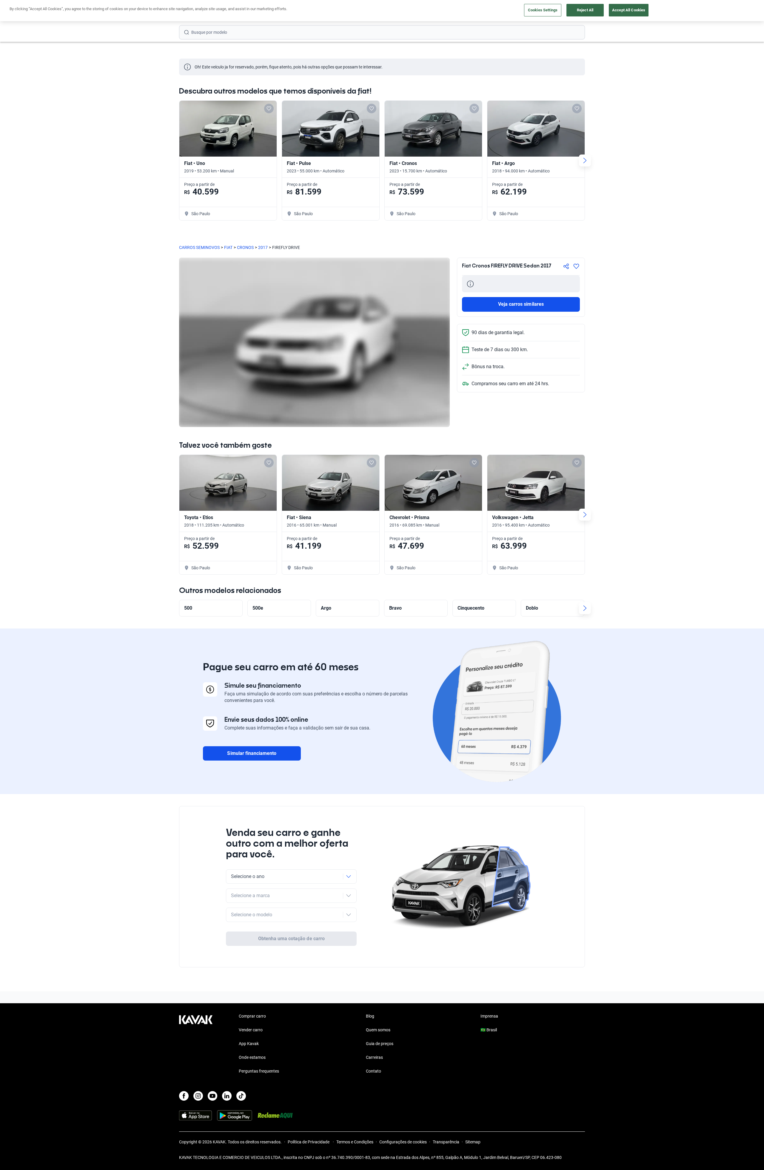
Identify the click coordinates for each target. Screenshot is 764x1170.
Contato (373, 1071)
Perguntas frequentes (259, 1071)
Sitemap (472, 1142)
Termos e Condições (354, 1142)
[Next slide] (585, 160)
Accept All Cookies (628, 10)
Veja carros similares (521, 304)
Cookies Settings (542, 10)
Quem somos (378, 1029)
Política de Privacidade (309, 1142)
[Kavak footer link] (195, 1044)
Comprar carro (252, 1016)
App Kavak (249, 1043)
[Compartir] (566, 266)
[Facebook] (184, 1096)
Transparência (446, 1142)
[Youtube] (212, 1096)
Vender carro (251, 1029)
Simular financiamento (251, 753)
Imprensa (489, 1016)
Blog (370, 1016)
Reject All (585, 10)
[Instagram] (198, 1096)
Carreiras (374, 1057)
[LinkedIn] (227, 1096)
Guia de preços (379, 1043)
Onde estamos (252, 1057)
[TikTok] (241, 1096)
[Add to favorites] (269, 108)
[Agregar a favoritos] (576, 266)
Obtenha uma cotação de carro (291, 938)
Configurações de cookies (403, 1142)
